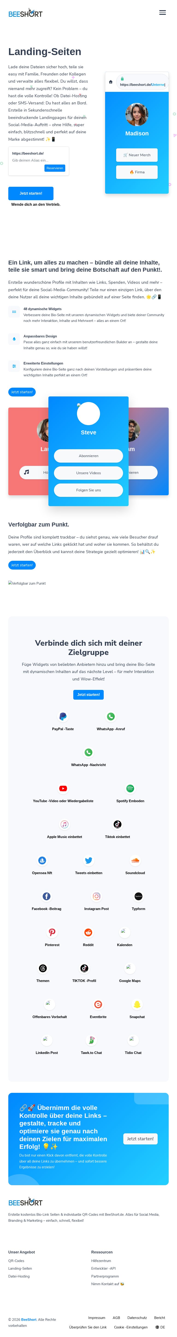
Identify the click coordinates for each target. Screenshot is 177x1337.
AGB (116, 1317)
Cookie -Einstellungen (131, 1327)
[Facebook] (132, 141)
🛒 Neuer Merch (136, 155)
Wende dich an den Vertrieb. (35, 204)
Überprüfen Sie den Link (88, 1327)
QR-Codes (16, 1261)
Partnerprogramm (105, 1276)
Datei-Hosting (19, 1276)
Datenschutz (137, 1317)
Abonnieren (129, 472)
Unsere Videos (88, 473)
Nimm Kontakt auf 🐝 (107, 1284)
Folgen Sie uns (88, 490)
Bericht (159, 1317)
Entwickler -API (103, 1268)
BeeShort (28, 1319)
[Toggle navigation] (162, 12)
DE (162, 1327)
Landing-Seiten (20, 1268)
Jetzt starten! (31, 193)
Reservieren (55, 168)
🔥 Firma (137, 172)
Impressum (96, 1317)
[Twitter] (141, 141)
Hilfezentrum (101, 1261)
